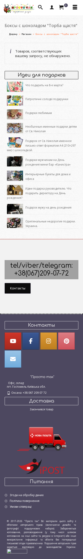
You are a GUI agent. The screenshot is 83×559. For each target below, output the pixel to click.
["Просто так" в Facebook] (30, 341)
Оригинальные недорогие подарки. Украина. (50, 223)
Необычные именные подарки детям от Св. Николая (51, 129)
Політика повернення (24, 501)
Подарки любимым (38, 113)
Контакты (17, 288)
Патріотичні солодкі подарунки (46, 99)
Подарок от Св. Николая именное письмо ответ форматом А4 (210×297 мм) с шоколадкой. (41, 145)
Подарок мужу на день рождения (48, 207)
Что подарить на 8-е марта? (44, 85)
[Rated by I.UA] (17, 550)
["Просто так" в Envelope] (13, 359)
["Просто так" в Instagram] (48, 341)
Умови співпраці (21, 507)
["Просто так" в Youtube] (13, 341)
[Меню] (75, 7)
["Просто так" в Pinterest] (66, 341)
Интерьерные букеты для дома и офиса (48, 176)
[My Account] (52, 7)
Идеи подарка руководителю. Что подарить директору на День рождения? (39, 193)
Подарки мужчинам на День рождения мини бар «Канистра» (48, 162)
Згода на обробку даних (27, 495)
